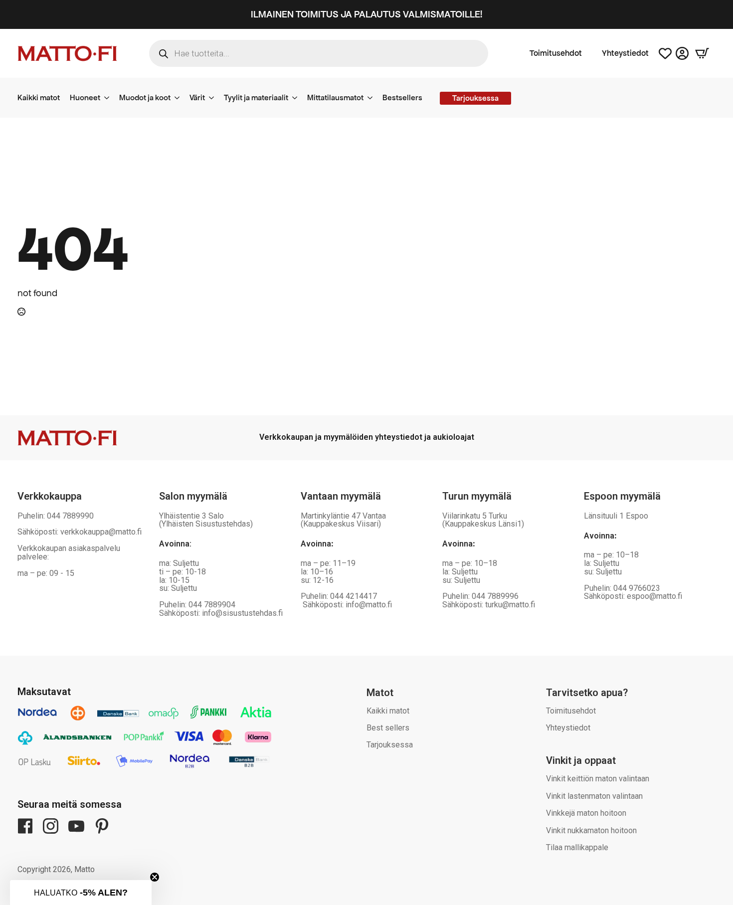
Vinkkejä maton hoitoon (586, 813)
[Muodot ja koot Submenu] (180, 98)
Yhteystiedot (625, 53)
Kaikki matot (38, 97)
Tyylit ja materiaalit (256, 97)
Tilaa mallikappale (577, 847)
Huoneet (85, 97)
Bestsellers (402, 97)
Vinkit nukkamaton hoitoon (591, 830)
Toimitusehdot (556, 53)
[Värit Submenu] (214, 98)
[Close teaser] (155, 877)
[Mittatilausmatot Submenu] (373, 98)
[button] (81, 892)
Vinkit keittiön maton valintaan (597, 778)
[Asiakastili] (682, 53)
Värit (197, 97)
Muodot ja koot (145, 97)
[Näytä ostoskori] (702, 53)
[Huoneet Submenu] (109, 98)
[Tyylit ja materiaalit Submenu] (297, 98)
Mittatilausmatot (335, 97)
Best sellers (387, 727)
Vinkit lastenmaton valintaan (594, 796)
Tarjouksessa (389, 744)
